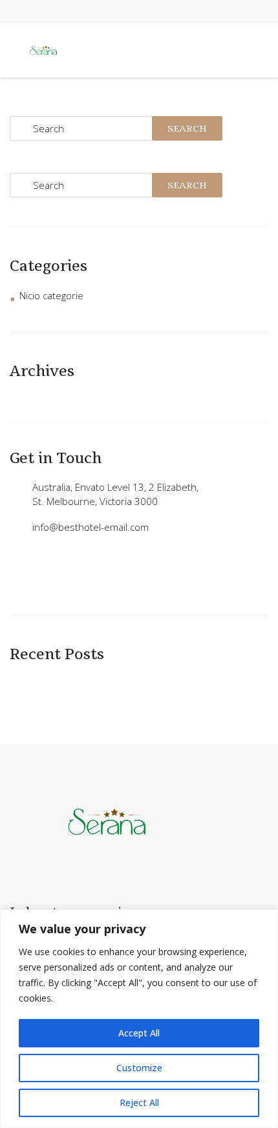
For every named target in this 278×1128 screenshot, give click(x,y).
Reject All (139, 1102)
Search (187, 128)
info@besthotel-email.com (90, 526)
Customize (139, 1068)
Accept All (139, 1033)
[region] (139, 1018)
